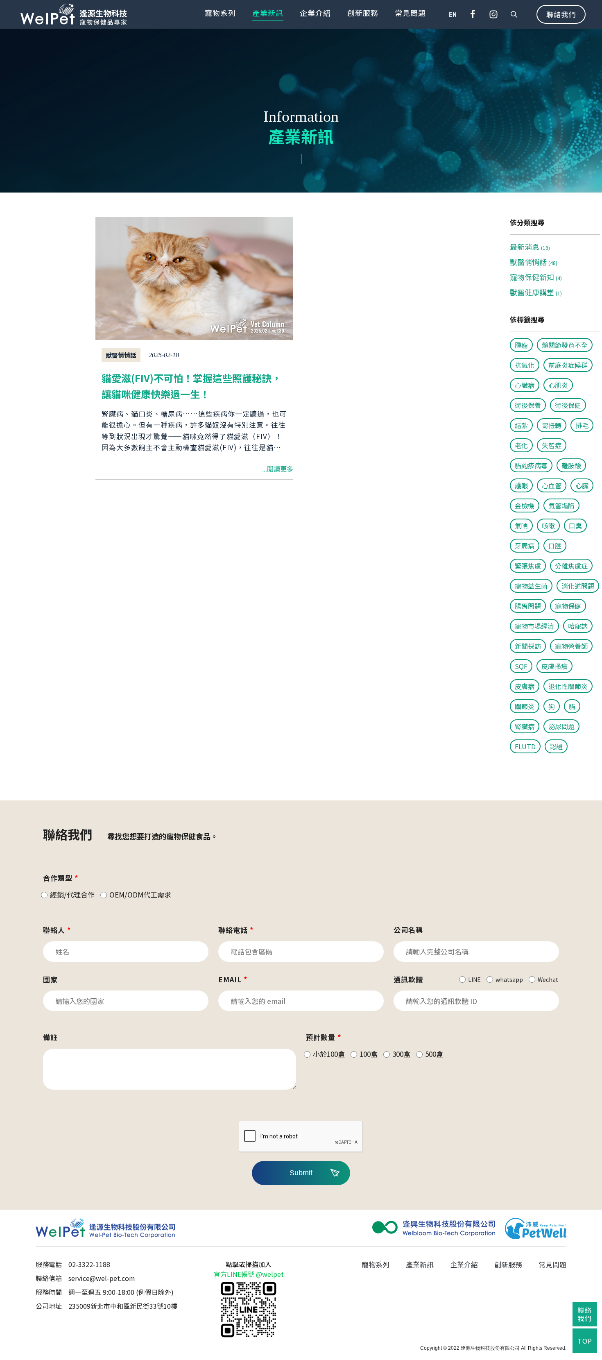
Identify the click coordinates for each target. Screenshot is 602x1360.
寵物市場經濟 (534, 626)
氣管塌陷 (561, 505)
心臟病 (524, 385)
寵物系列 (220, 12)
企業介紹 (315, 12)
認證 (556, 746)
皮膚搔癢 (554, 666)
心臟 (581, 485)
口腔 (554, 546)
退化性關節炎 (568, 686)
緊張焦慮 (528, 566)
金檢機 (524, 505)
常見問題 (410, 12)
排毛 (581, 425)
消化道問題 (577, 586)
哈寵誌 (578, 626)
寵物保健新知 (536, 277)
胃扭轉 (551, 425)
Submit (301, 1173)
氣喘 (521, 525)
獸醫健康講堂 (536, 292)
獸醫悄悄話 (533, 261)
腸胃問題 (528, 606)
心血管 (551, 485)
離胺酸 (571, 465)
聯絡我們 (561, 14)
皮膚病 (524, 686)
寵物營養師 (571, 646)
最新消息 (530, 246)
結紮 (521, 425)
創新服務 (362, 12)
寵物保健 (568, 606)
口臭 (575, 525)
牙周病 (524, 546)
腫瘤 (521, 345)
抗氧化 (524, 365)
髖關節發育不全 (565, 345)
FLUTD (525, 746)
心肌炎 (558, 385)
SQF (521, 666)
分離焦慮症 (571, 566)
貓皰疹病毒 (531, 465)
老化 (521, 445)
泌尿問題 (561, 726)
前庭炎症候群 (568, 365)
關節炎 (524, 706)
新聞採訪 (528, 646)
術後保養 (528, 405)
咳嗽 (548, 525)
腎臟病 (524, 726)
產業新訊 (267, 12)
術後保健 (568, 405)
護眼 (521, 485)
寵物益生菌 (531, 586)
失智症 (551, 445)
